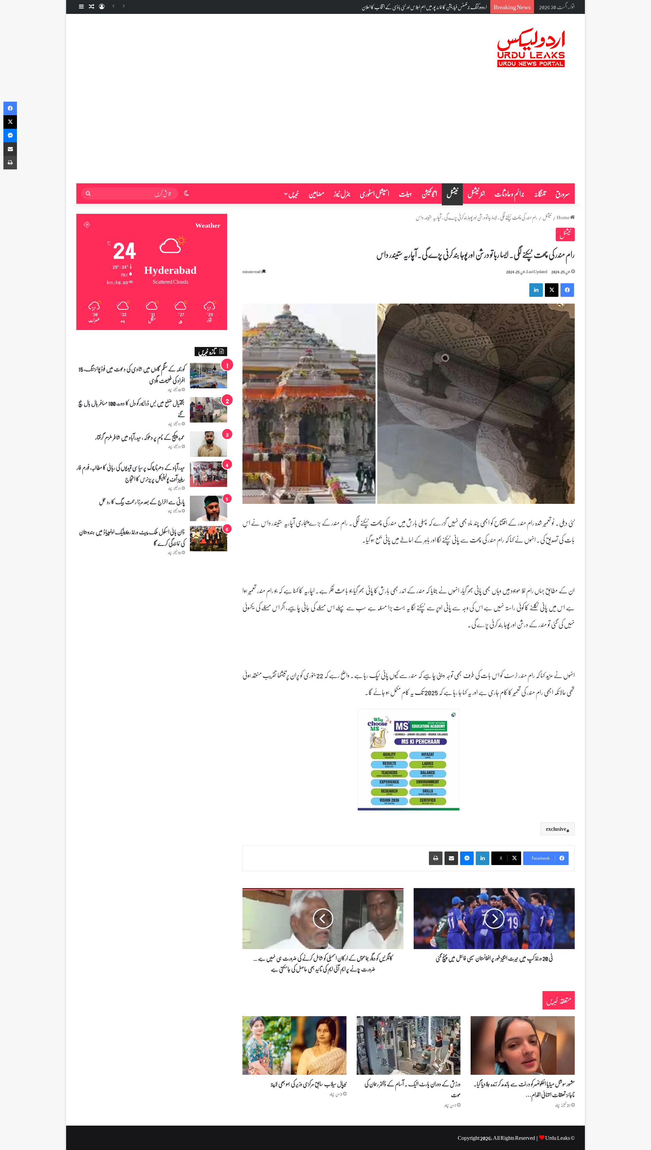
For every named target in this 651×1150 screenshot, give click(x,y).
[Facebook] (567, 290)
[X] (551, 290)
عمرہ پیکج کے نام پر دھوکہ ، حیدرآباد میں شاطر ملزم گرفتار (140, 437)
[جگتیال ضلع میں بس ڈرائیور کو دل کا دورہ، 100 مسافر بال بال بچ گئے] (208, 410)
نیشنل (452, 193)
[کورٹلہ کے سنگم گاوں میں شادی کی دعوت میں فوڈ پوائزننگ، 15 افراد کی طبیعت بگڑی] (208, 375)
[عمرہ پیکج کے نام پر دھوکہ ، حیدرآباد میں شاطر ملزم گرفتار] (208, 444)
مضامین (316, 193)
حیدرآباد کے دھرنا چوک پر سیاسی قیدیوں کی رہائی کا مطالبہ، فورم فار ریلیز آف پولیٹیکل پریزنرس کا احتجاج (131, 473)
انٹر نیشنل (476, 193)
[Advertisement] (325, 132)
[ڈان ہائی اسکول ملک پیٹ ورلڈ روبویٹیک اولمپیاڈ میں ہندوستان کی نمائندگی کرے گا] (208, 538)
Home (563, 217)
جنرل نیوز (342, 193)
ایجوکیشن (429, 193)
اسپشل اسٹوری (374, 193)
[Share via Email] (451, 858)
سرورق (562, 193)
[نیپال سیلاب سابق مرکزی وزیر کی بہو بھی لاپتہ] (294, 1045)
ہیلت (405, 193)
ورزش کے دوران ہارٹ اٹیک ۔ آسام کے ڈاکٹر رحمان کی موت (412, 1089)
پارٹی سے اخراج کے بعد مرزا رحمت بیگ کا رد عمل (142, 501)
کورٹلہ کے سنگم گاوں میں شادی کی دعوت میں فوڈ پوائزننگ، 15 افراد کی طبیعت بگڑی (131, 374)
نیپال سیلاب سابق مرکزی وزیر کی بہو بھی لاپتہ (308, 1083)
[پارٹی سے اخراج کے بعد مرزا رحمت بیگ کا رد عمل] (208, 508)
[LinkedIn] (536, 290)
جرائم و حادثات (509, 193)
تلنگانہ (540, 193)
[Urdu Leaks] (532, 47)
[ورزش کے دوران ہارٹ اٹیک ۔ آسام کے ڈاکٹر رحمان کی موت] (409, 1045)
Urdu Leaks (557, 1137)
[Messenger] (467, 858)
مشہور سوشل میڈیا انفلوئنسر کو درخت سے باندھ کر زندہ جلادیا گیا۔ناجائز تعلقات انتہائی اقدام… (524, 1089)
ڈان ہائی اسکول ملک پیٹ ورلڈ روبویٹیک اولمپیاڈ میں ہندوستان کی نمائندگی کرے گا (132, 537)
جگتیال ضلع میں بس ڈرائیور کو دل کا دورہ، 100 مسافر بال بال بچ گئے (437, 7)
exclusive (556, 828)
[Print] (435, 858)
